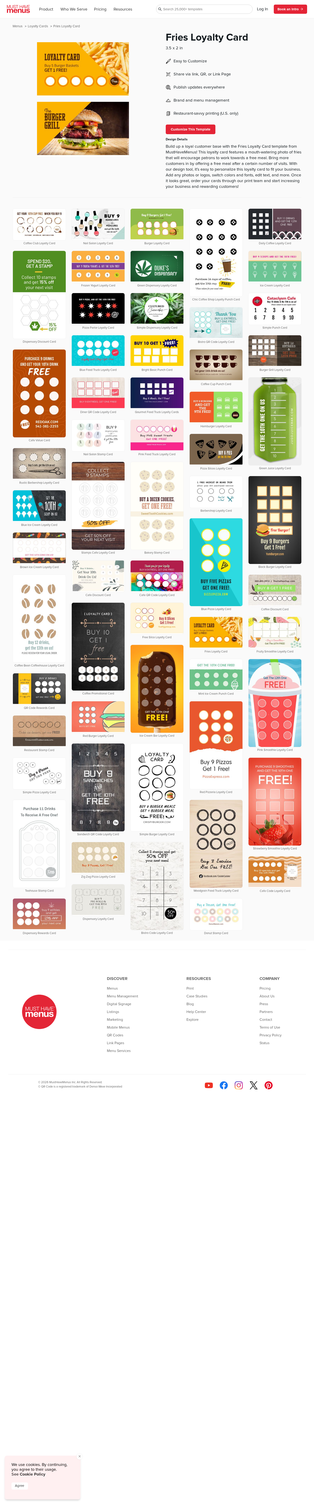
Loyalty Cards (38, 26)
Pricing (100, 9)
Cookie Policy (32, 1474)
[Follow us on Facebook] (223, 1085)
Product (46, 9)
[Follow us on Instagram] (238, 1085)
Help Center (196, 1012)
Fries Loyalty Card (66, 26)
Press (264, 1004)
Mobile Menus (118, 1027)
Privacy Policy (271, 1035)
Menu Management (122, 996)
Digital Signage (119, 1004)
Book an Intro (288, 9)
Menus (18, 26)
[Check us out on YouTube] (208, 1085)
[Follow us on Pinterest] (268, 1085)
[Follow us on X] (253, 1085)
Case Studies (196, 996)
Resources (123, 9)
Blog (190, 1004)
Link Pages (115, 1043)
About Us (267, 996)
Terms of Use (270, 1027)
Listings (113, 1012)
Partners (266, 1012)
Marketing (115, 1019)
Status (264, 1043)
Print (190, 988)
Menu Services (119, 1051)
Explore (192, 1019)
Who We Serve (73, 9)
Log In (262, 9)
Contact (266, 1019)
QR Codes (115, 1035)
